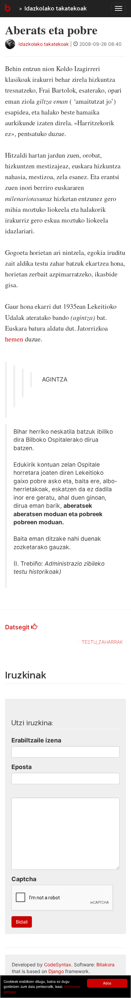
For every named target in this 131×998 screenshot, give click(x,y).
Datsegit (18, 627)
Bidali (22, 922)
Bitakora (105, 964)
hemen (14, 338)
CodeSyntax (57, 964)
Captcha (23, 879)
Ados (107, 983)
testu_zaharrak (102, 642)
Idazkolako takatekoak (56, 8)
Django (56, 971)
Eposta (21, 766)
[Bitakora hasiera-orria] (7, 8)
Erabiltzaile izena (36, 740)
